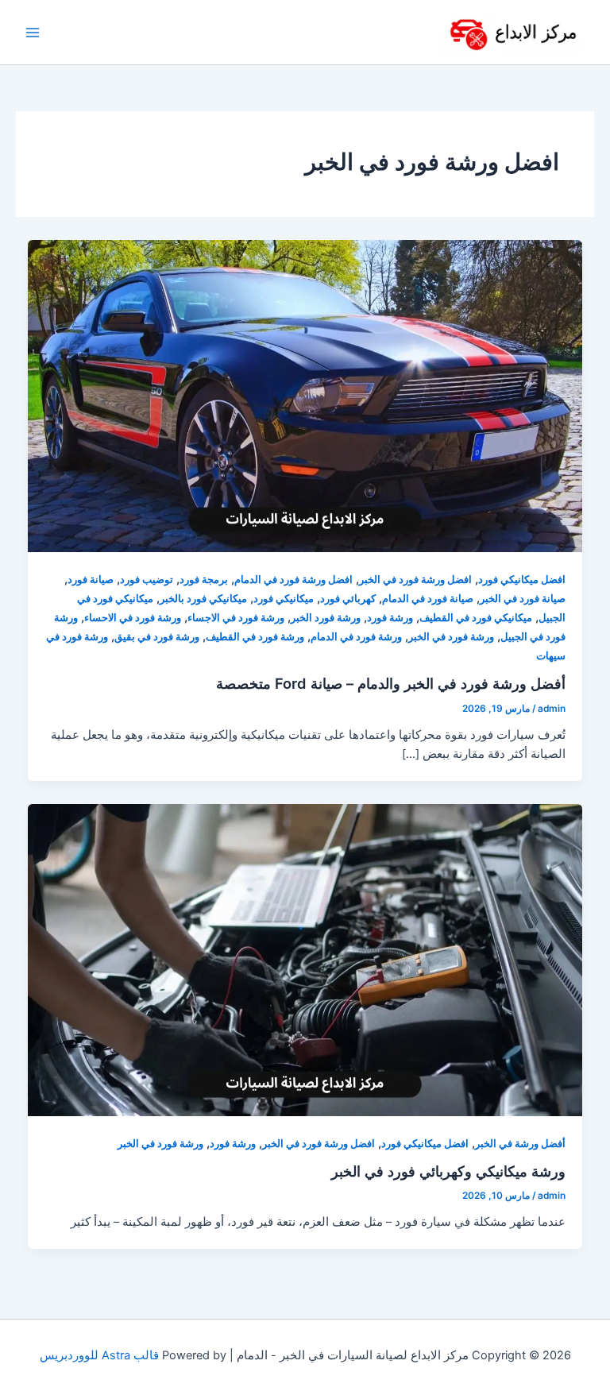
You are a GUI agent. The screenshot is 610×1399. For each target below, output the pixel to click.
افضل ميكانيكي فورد (522, 579)
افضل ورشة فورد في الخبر (415, 579)
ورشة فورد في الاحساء (132, 618)
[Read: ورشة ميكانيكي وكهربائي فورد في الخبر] (305, 959)
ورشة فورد (390, 618)
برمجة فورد (204, 579)
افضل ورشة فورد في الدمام (293, 579)
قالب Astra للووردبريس (99, 1355)
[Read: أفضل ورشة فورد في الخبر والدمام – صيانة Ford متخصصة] (305, 395)
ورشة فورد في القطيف (255, 637)
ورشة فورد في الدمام (356, 637)
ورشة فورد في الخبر (451, 637)
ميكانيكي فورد (283, 599)
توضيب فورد (146, 579)
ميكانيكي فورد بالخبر (203, 599)
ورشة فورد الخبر (326, 618)
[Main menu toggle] (32, 32)
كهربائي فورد (348, 599)
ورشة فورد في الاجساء (235, 618)
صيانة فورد (91, 579)
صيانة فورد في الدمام (427, 599)
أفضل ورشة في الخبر (520, 1144)
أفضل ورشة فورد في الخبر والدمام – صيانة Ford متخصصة (391, 683)
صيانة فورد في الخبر (523, 599)
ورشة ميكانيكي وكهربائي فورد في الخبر (448, 1171)
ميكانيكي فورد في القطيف (475, 618)
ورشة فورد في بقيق (156, 637)
